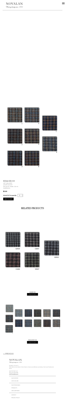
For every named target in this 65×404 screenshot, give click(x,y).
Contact (13, 395)
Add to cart (8, 199)
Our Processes (15, 385)
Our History (14, 378)
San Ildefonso (15, 390)
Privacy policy (15, 397)
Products (14, 387)
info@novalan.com (13, 374)
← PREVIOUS (8, 354)
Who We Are (14, 381)
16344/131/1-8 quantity (9, 195)
